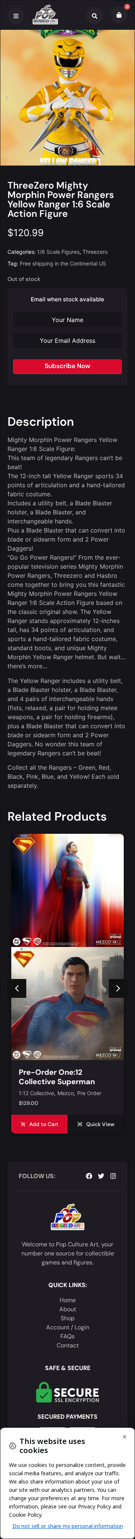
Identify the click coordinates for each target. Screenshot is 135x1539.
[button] (7, 98)
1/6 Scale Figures (58, 252)
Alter (24, 1093)
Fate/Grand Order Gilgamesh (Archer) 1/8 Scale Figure (61, 1081)
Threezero (95, 252)
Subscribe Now (67, 366)
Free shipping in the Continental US (63, 263)
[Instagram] (113, 1176)
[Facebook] (89, 1176)
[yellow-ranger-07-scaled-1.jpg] (67, 98)
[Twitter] (101, 1176)
